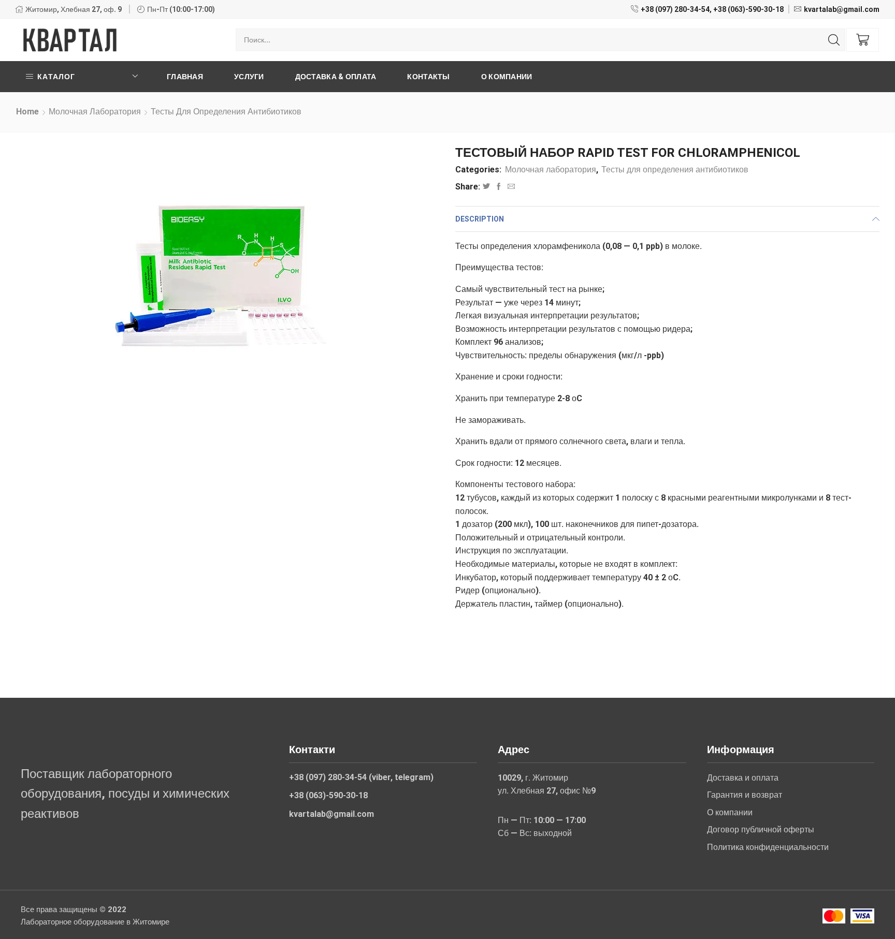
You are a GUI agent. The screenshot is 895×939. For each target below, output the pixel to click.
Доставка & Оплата (336, 76)
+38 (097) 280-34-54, (676, 9)
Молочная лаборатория (95, 111)
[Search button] (834, 40)
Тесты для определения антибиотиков (226, 111)
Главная (185, 76)
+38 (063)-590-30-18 (748, 9)
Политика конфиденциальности (768, 847)
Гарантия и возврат (744, 795)
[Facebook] (499, 187)
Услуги (249, 76)
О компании (506, 76)
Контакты (428, 76)
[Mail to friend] (510, 187)
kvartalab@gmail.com (841, 9)
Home (27, 111)
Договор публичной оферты (760, 829)
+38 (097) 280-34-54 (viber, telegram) (361, 777)
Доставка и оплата (742, 778)
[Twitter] (486, 187)
